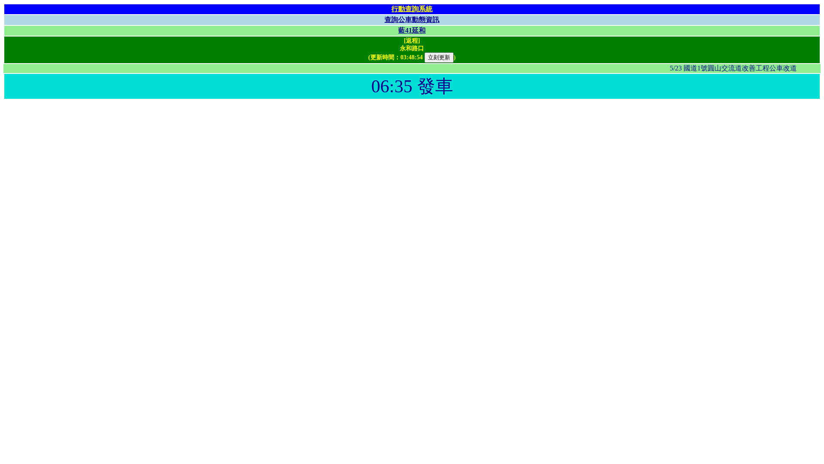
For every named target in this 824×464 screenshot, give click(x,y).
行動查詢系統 (412, 8)
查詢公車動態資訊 (412, 19)
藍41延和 (412, 30)
